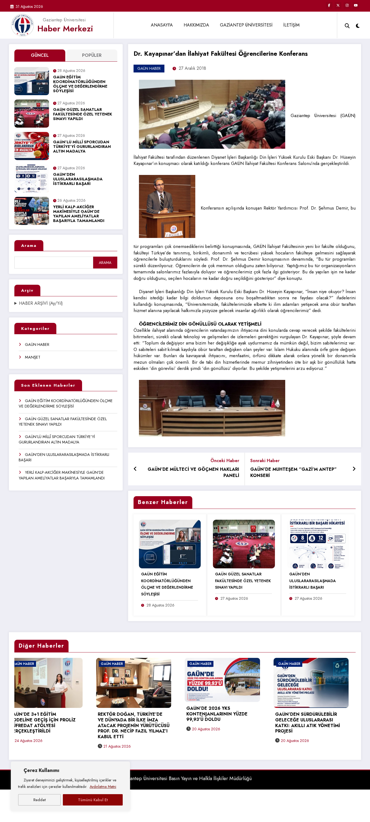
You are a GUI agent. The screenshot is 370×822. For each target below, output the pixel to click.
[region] (70, 786)
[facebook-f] (329, 5)
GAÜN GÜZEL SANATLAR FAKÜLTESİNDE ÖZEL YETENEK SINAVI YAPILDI (82, 114)
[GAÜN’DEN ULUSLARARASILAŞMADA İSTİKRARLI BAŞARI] (318, 544)
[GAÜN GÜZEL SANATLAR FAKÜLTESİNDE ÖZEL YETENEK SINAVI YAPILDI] (244, 544)
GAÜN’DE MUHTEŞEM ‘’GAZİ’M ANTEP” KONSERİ (293, 472)
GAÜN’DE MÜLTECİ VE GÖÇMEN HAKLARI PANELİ (193, 472)
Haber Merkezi (65, 28)
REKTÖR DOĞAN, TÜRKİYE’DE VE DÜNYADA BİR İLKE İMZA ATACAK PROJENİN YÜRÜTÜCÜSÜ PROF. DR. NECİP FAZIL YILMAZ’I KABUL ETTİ (52, 726)
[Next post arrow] (354, 469)
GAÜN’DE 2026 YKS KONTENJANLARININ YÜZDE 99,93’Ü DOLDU (135, 714)
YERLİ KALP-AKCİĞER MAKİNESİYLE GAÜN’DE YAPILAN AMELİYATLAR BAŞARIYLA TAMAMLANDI (78, 214)
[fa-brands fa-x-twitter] (338, 5)
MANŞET (32, 357)
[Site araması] (347, 25)
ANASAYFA (162, 25)
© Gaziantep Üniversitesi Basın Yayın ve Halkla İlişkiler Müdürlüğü (183, 778)
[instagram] (347, 5)
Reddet (39, 800)
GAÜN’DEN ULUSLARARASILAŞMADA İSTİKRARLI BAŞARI (78, 179)
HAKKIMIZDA (196, 25)
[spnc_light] (358, 25)
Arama (29, 245)
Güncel (40, 55)
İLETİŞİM (291, 25)
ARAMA (105, 262)
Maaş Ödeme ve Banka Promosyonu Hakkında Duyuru (313, 709)
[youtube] (356, 5)
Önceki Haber (224, 460)
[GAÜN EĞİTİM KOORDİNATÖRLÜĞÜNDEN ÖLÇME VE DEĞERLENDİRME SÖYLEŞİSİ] (170, 544)
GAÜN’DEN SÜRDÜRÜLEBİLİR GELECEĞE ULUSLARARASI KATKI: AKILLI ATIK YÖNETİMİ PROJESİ (226, 723)
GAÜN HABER (37, 344)
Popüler (92, 55)
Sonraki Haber (265, 460)
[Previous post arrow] (135, 469)
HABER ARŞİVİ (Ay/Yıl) (41, 303)
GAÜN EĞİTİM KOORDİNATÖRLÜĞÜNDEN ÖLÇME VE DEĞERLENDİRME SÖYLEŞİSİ (80, 84)
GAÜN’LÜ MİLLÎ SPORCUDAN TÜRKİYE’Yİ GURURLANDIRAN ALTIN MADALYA (82, 147)
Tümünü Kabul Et (93, 800)
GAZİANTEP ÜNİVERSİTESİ (246, 25)
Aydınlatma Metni (103, 786)
